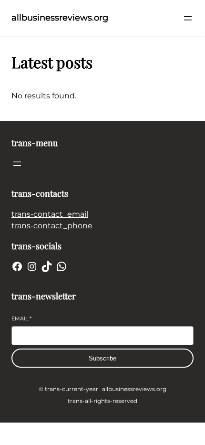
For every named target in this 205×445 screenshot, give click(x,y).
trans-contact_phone (51, 225)
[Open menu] (188, 18)
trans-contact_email (49, 214)
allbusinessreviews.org (59, 17)
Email (21, 318)
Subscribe (102, 358)
